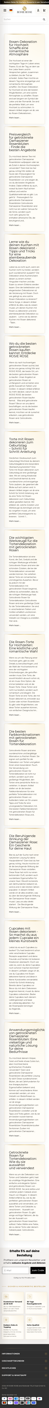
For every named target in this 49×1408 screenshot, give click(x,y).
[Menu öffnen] (5, 10)
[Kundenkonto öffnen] (38, 10)
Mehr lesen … (15, 118)
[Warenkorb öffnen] (44, 10)
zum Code (38, 1270)
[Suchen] (44, 19)
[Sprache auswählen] (10, 10)
